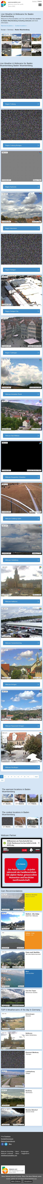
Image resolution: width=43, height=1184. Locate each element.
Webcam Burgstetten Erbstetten (15, 477)
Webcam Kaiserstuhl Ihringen (14, 726)
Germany (10, 29)
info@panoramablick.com (9, 1155)
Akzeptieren (28, 1181)
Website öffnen (21, 864)
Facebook (2, 1144)
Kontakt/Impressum (7, 1139)
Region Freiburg (10, 104)
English (40, 1)
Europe (3, 29)
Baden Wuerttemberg (22, 29)
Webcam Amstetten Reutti (13, 394)
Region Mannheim (11, 228)
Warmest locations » (7, 25)
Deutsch (34, 1)
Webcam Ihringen (10, 684)
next (36, 776)
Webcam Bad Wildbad (12, 435)
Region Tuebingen (11, 353)
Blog (10, 1144)
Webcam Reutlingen (11, 767)
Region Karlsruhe (10, 187)
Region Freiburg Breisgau (13, 145)
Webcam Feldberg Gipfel (13, 518)
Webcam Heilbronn (11, 601)
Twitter (6, 1144)
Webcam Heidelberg (11, 560)
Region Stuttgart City (11, 311)
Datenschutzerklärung (8, 1141)
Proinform (7, 1136)
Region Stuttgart (10, 270)
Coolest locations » (21, 25)
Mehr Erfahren (15, 1181)
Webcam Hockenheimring (13, 643)
